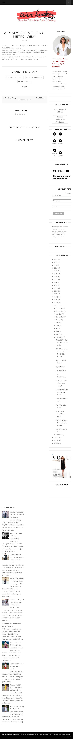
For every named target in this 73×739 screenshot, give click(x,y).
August (58, 320)
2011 (55, 297)
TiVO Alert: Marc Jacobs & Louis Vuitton (61, 422)
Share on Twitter (36, 77)
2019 (55, 274)
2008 (56, 305)
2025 (55, 259)
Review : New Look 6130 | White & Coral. (16, 666)
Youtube (60, 155)
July (57, 323)
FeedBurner (60, 122)
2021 (55, 268)
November (59, 311)
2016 (55, 282)
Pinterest (60, 145)
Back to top (65, 737)
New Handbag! (61, 371)
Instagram (54, 145)
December (59, 308)
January (58, 435)
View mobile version (24, 100)
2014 (55, 288)
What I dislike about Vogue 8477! (60, 413)
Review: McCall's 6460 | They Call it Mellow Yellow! (16, 687)
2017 (55, 279)
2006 (56, 440)
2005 (56, 443)
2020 (56, 271)
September (60, 317)
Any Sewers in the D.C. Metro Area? (62, 392)
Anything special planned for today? (61, 383)
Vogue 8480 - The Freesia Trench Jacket (62, 342)
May (57, 328)
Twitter (60, 137)
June (57, 326)
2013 (55, 291)
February (59, 337)
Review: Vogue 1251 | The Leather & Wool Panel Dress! (17, 514)
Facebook (54, 137)
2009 (56, 302)
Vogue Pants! (60, 367)
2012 (55, 294)
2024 (56, 262)
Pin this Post (26, 81)
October (59, 314)
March (58, 334)
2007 (56, 437)
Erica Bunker (21, 111)
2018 (55, 277)
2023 (56, 265)
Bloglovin (54, 154)
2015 (55, 285)
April (57, 331)
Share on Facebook (15, 77)
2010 (55, 300)
